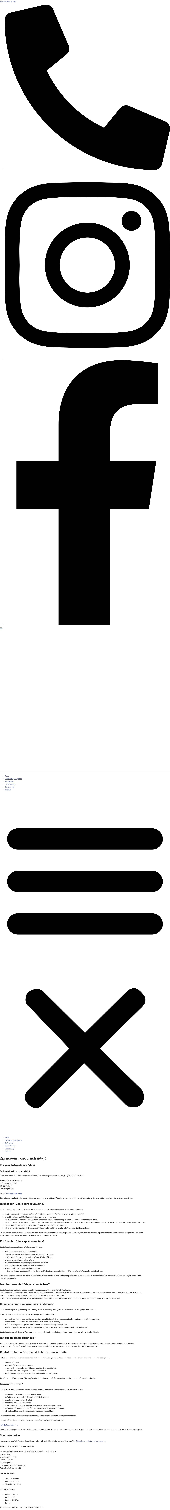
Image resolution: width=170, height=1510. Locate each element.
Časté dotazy (10, 784)
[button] (85, 963)
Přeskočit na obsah (8, 1)
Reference (9, 781)
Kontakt (8, 790)
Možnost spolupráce (13, 778)
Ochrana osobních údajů (51, 1507)
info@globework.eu (14, 1193)
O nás (7, 776)
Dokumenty (9, 787)
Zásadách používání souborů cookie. (91, 1441)
